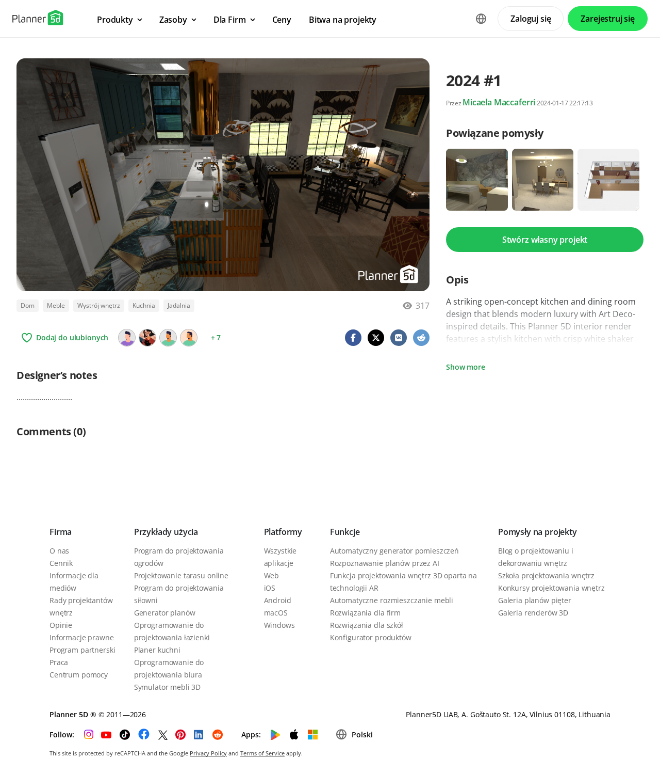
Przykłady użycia (166, 532)
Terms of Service (262, 753)
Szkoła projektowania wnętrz (546, 575)
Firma (61, 532)
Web (271, 575)
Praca (59, 662)
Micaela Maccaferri (499, 102)
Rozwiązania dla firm (365, 613)
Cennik (61, 563)
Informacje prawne (82, 637)
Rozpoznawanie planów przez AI (384, 563)
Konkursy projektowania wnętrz (551, 588)
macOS (276, 613)
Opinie (61, 625)
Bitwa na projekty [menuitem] (342, 19)
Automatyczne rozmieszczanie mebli (391, 600)
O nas (59, 551)
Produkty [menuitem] (115, 19)
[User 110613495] (127, 337)
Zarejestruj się (608, 18)
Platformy (283, 532)
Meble (56, 305)
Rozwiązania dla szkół (366, 625)
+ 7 (216, 337)
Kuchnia (144, 305)
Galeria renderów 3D (533, 613)
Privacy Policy (208, 753)
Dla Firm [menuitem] (229, 19)
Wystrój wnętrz (98, 305)
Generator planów (164, 613)
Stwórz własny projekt (545, 239)
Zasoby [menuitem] (173, 19)
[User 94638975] (188, 337)
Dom (28, 305)
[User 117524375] (168, 337)
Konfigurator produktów (370, 637)
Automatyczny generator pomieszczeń (394, 551)
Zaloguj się (530, 18)
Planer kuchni (157, 650)
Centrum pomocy (79, 675)
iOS (270, 588)
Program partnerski (82, 650)
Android (277, 600)
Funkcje (345, 532)
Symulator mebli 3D (167, 687)
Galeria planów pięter (534, 600)
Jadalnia (179, 305)
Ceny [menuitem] (281, 19)
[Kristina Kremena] (147, 337)
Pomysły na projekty (537, 532)
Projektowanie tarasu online (181, 575)
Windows (279, 625)
